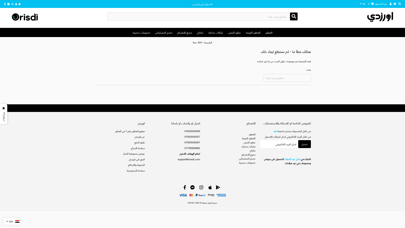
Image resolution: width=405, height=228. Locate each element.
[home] (394, 3)
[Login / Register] (390, 3)
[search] (399, 3)
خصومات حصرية (141, 32)
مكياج (200, 32)
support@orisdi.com (189, 159)
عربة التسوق (377, 3)
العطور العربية (253, 32)
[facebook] (5, 4)
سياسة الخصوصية (136, 170)
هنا (275, 131)
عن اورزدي (140, 136)
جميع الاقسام (185, 32)
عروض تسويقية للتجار (134, 153)
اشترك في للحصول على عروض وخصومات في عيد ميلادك (287, 161)
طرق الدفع (139, 142)
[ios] (16, 4)
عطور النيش (234, 32)
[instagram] (12, 4)
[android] (20, 4)
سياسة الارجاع (138, 148)
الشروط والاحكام (136, 164)
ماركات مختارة (216, 32)
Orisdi (191, 202)
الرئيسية (208, 42)
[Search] (294, 16)
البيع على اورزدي (137, 159)
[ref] (8, 4)
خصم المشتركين (163, 32)
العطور (268, 32)
